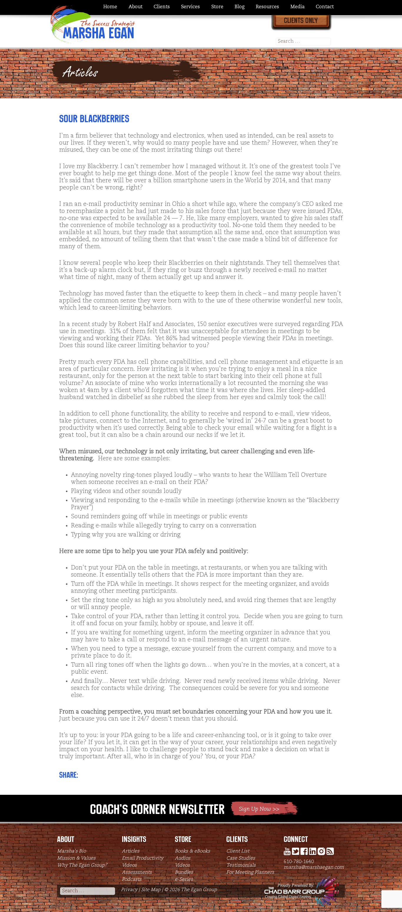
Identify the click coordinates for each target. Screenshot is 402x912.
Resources (267, 7)
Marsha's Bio (71, 851)
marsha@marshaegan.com (314, 867)
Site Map (151, 890)
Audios (182, 858)
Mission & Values (76, 858)
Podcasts (132, 879)
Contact (325, 7)
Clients (162, 7)
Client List (237, 851)
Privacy (129, 890)
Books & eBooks (192, 851)
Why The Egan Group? (82, 865)
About (135, 7)
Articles (130, 851)
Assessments (137, 872)
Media (297, 7)
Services (190, 7)
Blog (240, 7)
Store (217, 7)
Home (110, 7)
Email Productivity (142, 858)
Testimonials (241, 865)
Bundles (184, 872)
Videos (129, 865)
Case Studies (240, 858)
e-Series (184, 879)
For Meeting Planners (250, 872)
